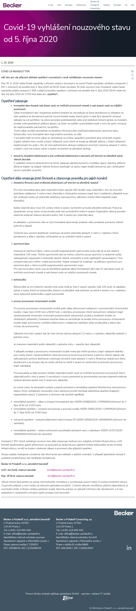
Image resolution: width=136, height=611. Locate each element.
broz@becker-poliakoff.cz (61, 475)
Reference (81, 5)
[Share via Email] (132, 78)
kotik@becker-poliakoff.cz (61, 470)
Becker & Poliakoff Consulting (95, 5)
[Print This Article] (132, 71)
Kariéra (106, 5)
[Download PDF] (132, 75)
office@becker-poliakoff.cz (26, 533)
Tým (59, 5)
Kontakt (117, 5)
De (132, 5)
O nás (50, 5)
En (126, 5)
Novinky (69, 5)
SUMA (75, 593)
